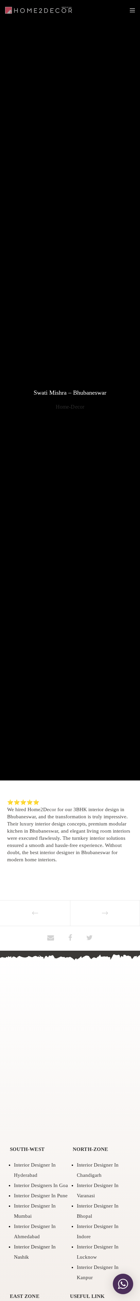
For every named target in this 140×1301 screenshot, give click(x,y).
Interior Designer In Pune (41, 1195)
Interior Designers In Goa (41, 1185)
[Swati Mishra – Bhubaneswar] (50, 938)
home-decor (70, 407)
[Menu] (130, 10)
